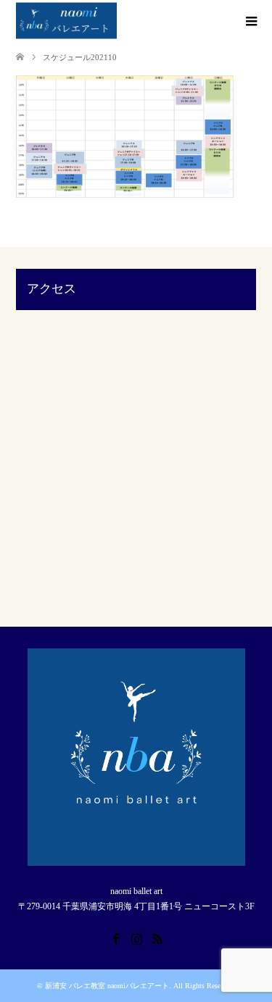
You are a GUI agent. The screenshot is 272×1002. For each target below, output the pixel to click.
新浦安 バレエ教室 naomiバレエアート (107, 986)
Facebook (115, 937)
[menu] (250, 21)
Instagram (136, 937)
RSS (157, 937)
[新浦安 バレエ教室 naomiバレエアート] (66, 21)
